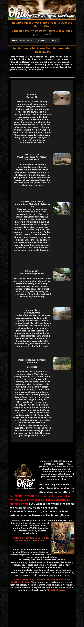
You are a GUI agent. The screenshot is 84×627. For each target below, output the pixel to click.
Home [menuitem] (14, 40)
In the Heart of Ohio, (23, 579)
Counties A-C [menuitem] (26, 40)
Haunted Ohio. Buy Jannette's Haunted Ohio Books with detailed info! (30, 539)
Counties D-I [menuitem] (42, 40)
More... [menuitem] (54, 40)
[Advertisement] (42, 608)
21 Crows (38, 579)
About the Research (56, 590)
